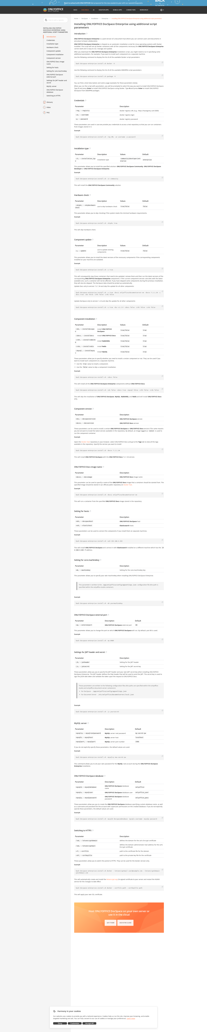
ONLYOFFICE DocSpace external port (55, 76)
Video (49, 107)
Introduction (51, 37)
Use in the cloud (125, 923)
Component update (54, 51)
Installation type (52, 44)
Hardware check (52, 47)
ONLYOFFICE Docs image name (55, 63)
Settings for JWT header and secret (57, 81)
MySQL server (51, 86)
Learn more (131, 1018)
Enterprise (105, 18)
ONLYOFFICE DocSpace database (55, 91)
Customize (74, 1023)
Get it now (110, 923)
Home (76, 18)
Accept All (89, 1023)
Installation (94, 18)
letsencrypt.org (112, 879)
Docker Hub (85, 442)
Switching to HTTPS (53, 96)
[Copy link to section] (86, 33)
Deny (60, 1023)
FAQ (48, 112)
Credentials (51, 40)
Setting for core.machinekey (57, 71)
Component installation (55, 54)
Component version (54, 58)
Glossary (50, 102)
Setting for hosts (52, 67)
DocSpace (85, 18)
